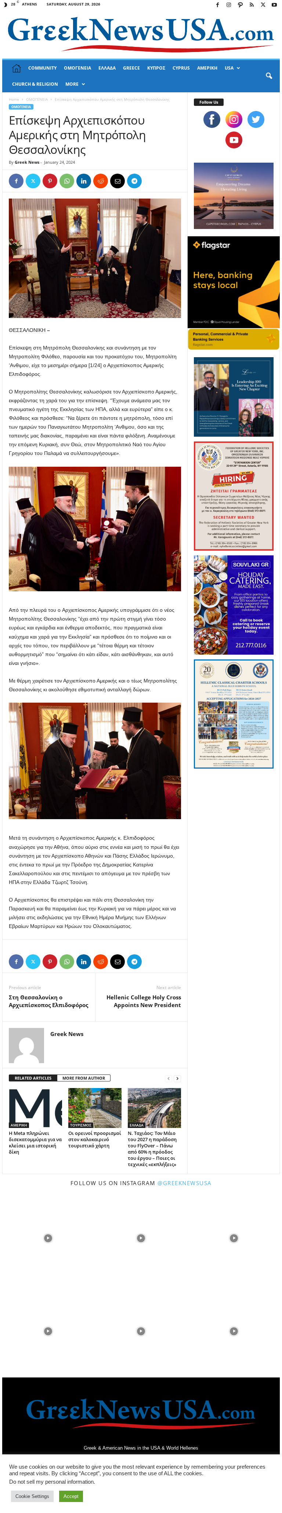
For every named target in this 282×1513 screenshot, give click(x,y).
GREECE (131, 68)
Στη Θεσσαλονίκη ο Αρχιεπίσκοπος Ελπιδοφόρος (48, 1001)
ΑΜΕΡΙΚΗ (207, 68)
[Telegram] (134, 181)
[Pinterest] (50, 181)
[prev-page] (168, 1078)
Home (14, 99)
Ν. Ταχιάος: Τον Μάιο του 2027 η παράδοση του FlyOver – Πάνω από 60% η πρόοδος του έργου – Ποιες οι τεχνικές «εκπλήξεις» (152, 1149)
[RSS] (251, 5)
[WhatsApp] (66, 181)
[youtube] (234, 140)
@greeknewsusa (185, 1183)
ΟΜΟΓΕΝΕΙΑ (77, 68)
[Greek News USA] (141, 35)
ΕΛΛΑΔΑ (107, 68)
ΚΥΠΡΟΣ (156, 68)
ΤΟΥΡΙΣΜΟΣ (80, 1125)
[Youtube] (274, 5)
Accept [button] (71, 1496)
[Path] (240, 5)
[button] (269, 76)
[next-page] (177, 1078)
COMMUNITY (42, 68)
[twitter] (256, 119)
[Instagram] (228, 5)
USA (229, 68)
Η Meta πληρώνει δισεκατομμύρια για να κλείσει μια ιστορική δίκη (35, 1142)
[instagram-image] (48, 1237)
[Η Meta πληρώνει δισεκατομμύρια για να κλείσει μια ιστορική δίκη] (35, 1108)
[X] (262, 5)
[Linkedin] (83, 181)
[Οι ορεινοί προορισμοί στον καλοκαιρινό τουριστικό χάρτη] (95, 1108)
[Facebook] (217, 5)
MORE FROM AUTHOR (83, 1078)
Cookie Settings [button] (32, 1496)
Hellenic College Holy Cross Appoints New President (143, 1001)
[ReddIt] (100, 181)
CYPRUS (181, 68)
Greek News (27, 162)
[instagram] (234, 119)
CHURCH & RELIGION (35, 84)
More (72, 84)
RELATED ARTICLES (33, 1078)
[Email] (117, 181)
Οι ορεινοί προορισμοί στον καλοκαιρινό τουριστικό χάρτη (94, 1139)
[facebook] (212, 119)
